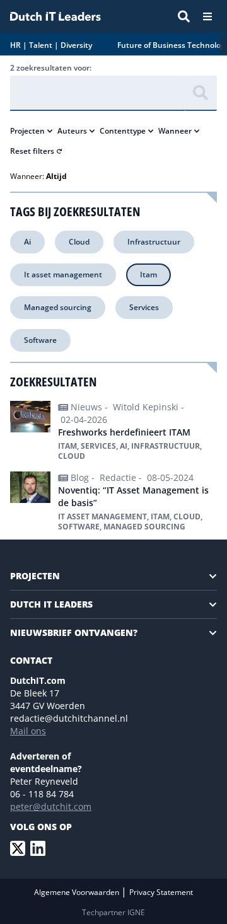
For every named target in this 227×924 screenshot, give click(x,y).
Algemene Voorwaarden (77, 892)
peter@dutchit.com (50, 806)
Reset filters (32, 151)
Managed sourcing (57, 307)
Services (144, 307)
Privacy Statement (161, 892)
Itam (148, 274)
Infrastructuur (153, 241)
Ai (27, 241)
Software (40, 340)
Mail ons (28, 731)
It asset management (63, 274)
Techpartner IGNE (113, 912)
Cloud (79, 241)
